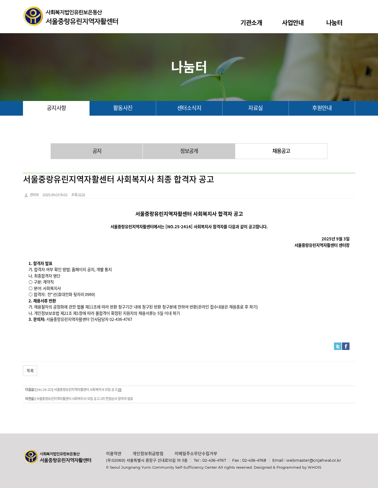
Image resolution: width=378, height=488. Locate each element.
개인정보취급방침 (148, 453)
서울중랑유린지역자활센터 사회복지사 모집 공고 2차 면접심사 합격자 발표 (84, 399)
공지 (96, 151)
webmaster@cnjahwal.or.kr (313, 460)
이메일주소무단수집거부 (196, 453)
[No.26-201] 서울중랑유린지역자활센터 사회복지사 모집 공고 (76, 390)
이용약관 (113, 453)
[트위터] (337, 346)
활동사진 (123, 108)
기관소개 (251, 23)
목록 (30, 370)
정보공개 (189, 151)
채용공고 (281, 151)
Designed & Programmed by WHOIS (287, 467)
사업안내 (293, 23)
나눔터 (334, 23)
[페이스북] (345, 346)
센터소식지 (189, 108)
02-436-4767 (214, 460)
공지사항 (56, 108)
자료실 (255, 108)
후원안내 (322, 108)
